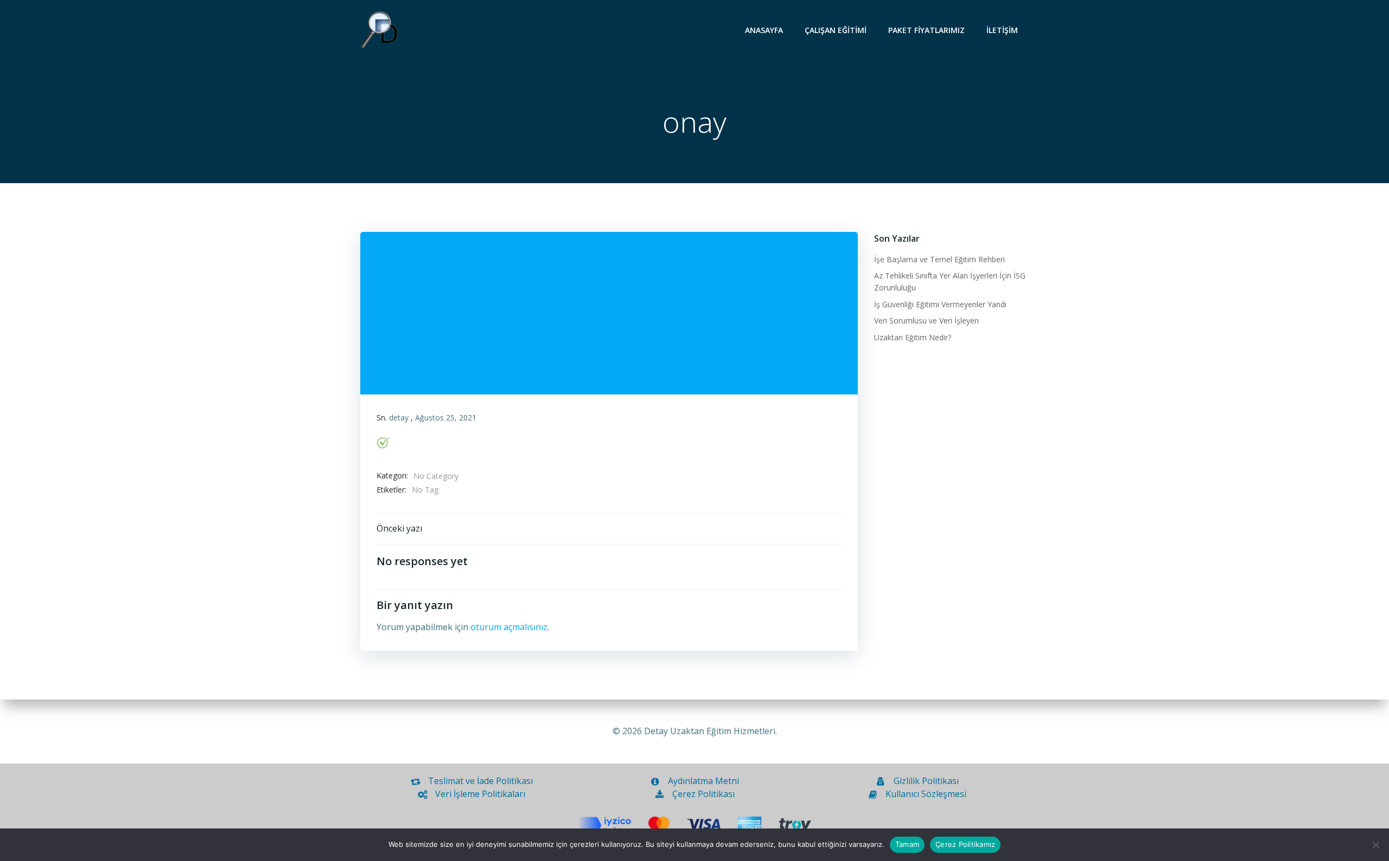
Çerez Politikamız (965, 844)
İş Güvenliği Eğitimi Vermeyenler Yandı (940, 304)
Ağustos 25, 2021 (445, 417)
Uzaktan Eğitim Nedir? (912, 337)
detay (399, 417)
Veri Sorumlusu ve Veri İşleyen (926, 320)
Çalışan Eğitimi (835, 30)
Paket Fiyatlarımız (926, 30)
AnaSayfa (764, 30)
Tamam (907, 844)
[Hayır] (1375, 844)
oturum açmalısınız (508, 627)
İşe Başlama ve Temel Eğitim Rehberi (939, 259)
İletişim (1002, 30)
